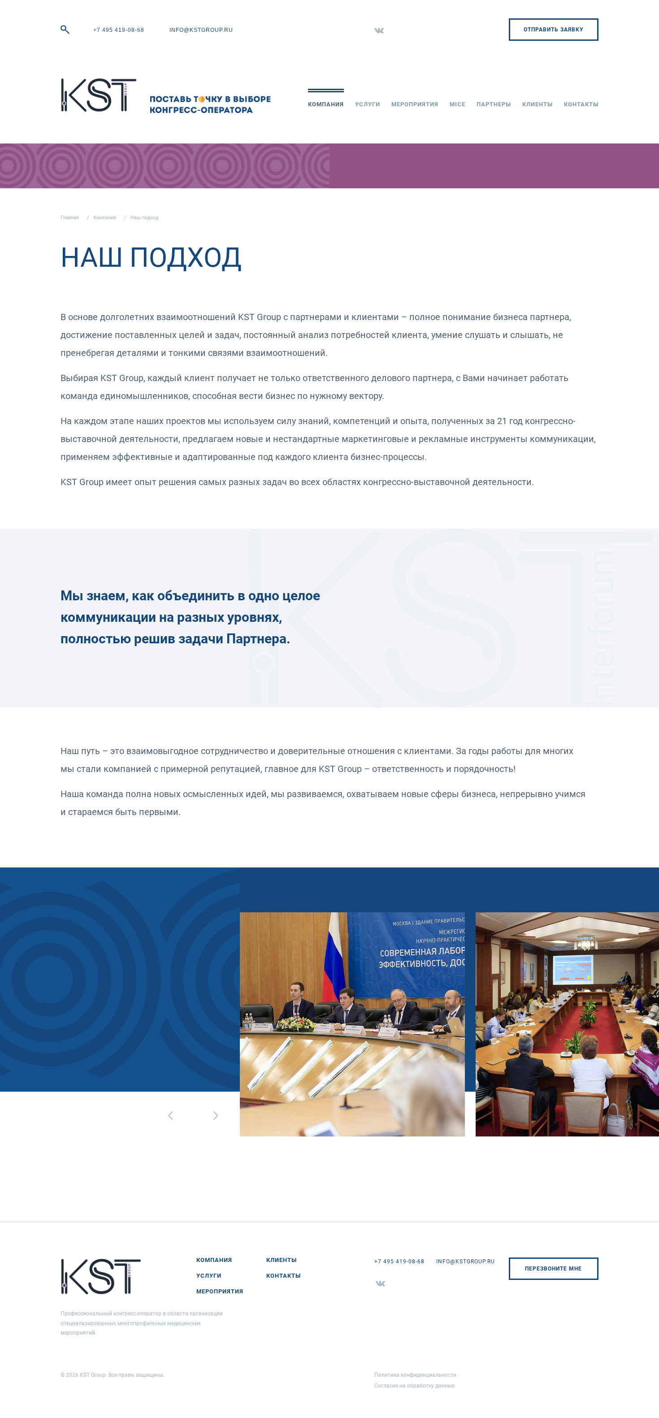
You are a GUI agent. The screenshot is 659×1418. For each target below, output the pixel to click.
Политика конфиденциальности (415, 1375)
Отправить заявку (554, 29)
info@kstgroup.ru (201, 30)
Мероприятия (414, 104)
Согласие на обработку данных (414, 1386)
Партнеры (494, 104)
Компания (326, 104)
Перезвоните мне (553, 1269)
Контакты (581, 104)
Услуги (367, 104)
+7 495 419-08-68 (118, 30)
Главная (70, 218)
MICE (457, 104)
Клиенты (537, 104)
